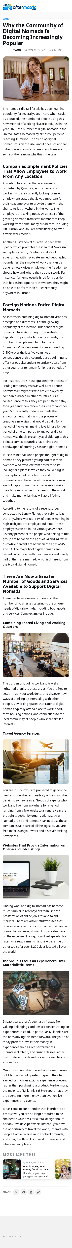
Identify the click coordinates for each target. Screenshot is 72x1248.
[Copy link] (38, 1192)
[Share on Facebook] (24, 1192)
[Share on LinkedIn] (31, 1192)
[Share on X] (16, 1192)
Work (7, 18)
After (18, 49)
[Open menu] (65, 6)
